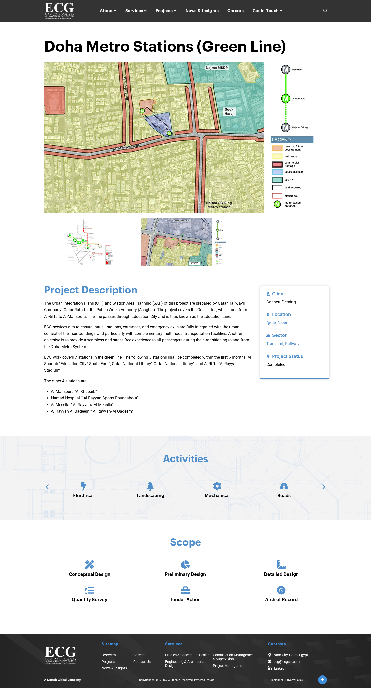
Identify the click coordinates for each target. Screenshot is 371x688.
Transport (274, 343)
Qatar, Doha (276, 323)
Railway (292, 343)
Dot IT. (213, 680)
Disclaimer (276, 680)
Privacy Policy (294, 680)
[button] (47, 487)
